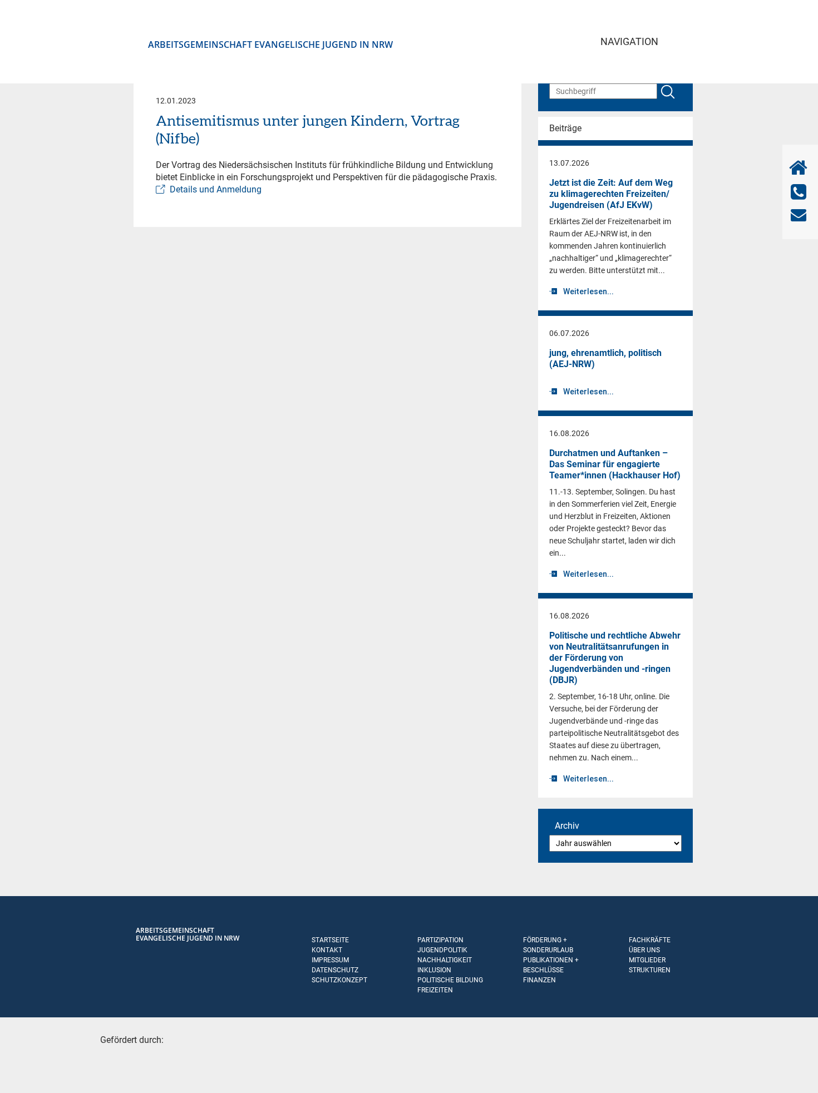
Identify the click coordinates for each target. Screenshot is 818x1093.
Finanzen (539, 980)
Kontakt (327, 950)
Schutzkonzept (339, 980)
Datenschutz (335, 970)
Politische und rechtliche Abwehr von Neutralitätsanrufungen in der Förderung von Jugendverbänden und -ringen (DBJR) (615, 657)
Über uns (644, 950)
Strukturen (650, 970)
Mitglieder (647, 960)
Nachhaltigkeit (444, 960)
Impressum (330, 960)
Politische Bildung (450, 980)
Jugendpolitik (442, 950)
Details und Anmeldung (216, 189)
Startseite (330, 940)
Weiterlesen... (588, 291)
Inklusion (434, 970)
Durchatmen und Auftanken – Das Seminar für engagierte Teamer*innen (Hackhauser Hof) (615, 464)
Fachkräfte (650, 940)
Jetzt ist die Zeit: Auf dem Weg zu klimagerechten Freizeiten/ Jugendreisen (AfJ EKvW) (611, 193)
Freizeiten (435, 990)
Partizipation (440, 940)
